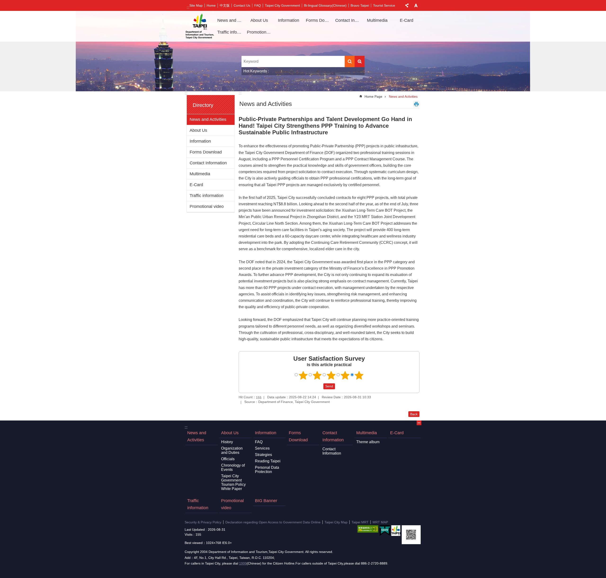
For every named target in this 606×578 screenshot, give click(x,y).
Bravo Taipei (360, 5)
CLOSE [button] (406, 5)
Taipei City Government (282, 5)
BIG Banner (266, 500)
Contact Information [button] (348, 20)
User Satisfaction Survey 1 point (303, 375)
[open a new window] (367, 529)
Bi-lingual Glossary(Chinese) (325, 5)
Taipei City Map (336, 522)
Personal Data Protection (267, 469)
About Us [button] (259, 20)
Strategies (263, 455)
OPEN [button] (419, 422)
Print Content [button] (416, 104)
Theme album (367, 442)
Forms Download (319, 20)
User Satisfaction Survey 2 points (317, 375)
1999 (243, 563)
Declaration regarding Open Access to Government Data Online (273, 522)
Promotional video (260, 32)
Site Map (196, 5)
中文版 (225, 5)
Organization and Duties (232, 450)
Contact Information (208, 163)
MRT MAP (380, 522)
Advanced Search (360, 61)
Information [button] (288, 20)
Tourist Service (384, 5)
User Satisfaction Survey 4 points (345, 375)
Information (200, 141)
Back (414, 414)
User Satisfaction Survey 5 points (359, 375)
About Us (198, 130)
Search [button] (350, 61)
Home (211, 5)
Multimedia (200, 173)
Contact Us (242, 5)
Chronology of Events (233, 467)
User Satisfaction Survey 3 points (331, 375)
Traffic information (230, 32)
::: (188, 7)
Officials (228, 459)
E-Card (406, 20)
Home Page (373, 96)
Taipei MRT (360, 522)
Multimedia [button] (377, 20)
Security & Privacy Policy (203, 522)
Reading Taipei (268, 461)
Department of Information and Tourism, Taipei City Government (200, 26)
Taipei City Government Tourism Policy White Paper (233, 482)
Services (262, 448)
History (227, 442)
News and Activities (230, 20)
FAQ (257, 5)
